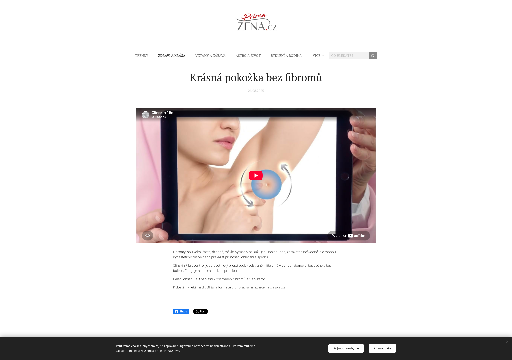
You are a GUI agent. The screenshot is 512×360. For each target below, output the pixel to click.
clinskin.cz (277, 287)
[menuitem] (144, 56)
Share (183, 311)
